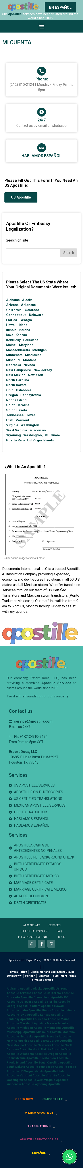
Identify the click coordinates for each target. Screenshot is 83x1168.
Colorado (32, 310)
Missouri (13, 360)
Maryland (26, 345)
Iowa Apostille (29, 1014)
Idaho (23, 325)
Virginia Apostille (58, 1075)
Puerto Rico (15, 440)
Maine (11, 345)
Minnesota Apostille (61, 1027)
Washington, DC (35, 435)
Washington (30, 425)
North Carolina (17, 380)
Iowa (9, 335)
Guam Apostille (42, 1006)
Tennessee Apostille (53, 1066)
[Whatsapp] (32, 944)
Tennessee (15, 415)
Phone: (41, 79)
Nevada (29, 365)
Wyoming (13, 435)
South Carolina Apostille (55, 1062)
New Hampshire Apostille (24, 1040)
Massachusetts (18, 350)
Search (68, 253)
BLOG (61, 936)
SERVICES (54, 925)
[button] (41, 26)
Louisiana (30, 340)
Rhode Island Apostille (22, 1062)
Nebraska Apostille (33, 1036)
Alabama (13, 300)
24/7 (41, 120)
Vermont (22, 420)
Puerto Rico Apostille (54, 1058)
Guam (55, 435)
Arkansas (28, 305)
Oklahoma (23, 390)
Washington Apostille (21, 1080)
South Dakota (16, 410)
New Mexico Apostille (22, 1045)
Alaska (27, 300)
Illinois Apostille (52, 1010)
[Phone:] (41, 71)
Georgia (25, 320)
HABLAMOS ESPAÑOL (41, 155)
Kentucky (13, 340)
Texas (30, 415)
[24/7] (41, 112)
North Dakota (16, 385)
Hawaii (11, 325)
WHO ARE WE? (31, 925)
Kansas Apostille (51, 1014)
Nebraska (13, 365)
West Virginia (16, 430)
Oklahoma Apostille (33, 1053)
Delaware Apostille (33, 1001)
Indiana (24, 330)
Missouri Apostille (49, 1032)
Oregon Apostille (59, 1053)
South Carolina (17, 405)
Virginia (12, 425)
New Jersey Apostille (58, 1040)
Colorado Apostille (20, 997)
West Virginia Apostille (52, 1080)
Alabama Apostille (19, 988)
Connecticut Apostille (48, 997)
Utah (9, 420)
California (13, 310)
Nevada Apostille (59, 1036)
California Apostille (60, 993)
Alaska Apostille (44, 988)
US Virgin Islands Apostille (38, 1071)
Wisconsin (37, 430)
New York (35, 375)
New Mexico (15, 375)
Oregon (12, 395)
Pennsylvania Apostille (23, 1058)
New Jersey (42, 370)
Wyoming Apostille (48, 1084)
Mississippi (33, 355)
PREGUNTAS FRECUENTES (33, 936)
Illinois (11, 330)
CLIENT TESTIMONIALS (34, 931)
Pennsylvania (30, 395)
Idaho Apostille (30, 1010)
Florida (11, 320)
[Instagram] (51, 944)
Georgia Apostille (19, 1006)
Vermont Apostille (32, 1075)
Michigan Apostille (33, 1027)
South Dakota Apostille (22, 1066)
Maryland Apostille (33, 1023)
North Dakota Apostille (48, 1049)
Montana (30, 360)
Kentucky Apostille (20, 1019)
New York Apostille (51, 1045)
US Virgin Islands (40, 440)
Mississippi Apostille (21, 1032)
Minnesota (14, 355)
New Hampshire (18, 370)
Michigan (39, 350)
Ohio (10, 390)
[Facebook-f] (41, 944)
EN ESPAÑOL (60, 7)
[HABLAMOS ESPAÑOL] (41, 147)
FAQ (59, 931)
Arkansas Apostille (33, 993)
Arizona (12, 305)
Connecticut (16, 315)
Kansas (21, 335)
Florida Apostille (58, 1001)
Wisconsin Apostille (20, 1084)
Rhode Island (16, 400)
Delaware (36, 315)
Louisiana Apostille (46, 1019)
